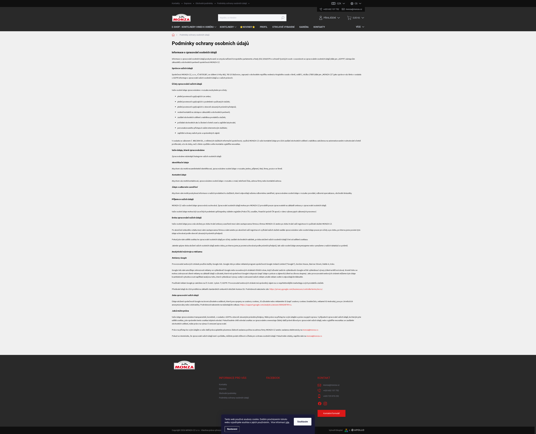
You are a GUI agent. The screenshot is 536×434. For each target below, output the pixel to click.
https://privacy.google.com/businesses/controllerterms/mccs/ (296, 289)
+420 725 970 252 (331, 396)
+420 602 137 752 (331, 390)
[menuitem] (194, 27)
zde (287, 422)
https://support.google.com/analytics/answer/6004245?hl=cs (265, 304)
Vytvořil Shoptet (336, 430)
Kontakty (176, 3)
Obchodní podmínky (204, 3)
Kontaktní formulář (331, 413)
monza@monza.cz (331, 385)
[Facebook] (320, 403)
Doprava (187, 3)
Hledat (283, 18)
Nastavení (232, 429)
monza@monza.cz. (311, 329)
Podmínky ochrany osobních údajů (232, 3)
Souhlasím (302, 421)
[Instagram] (325, 403)
